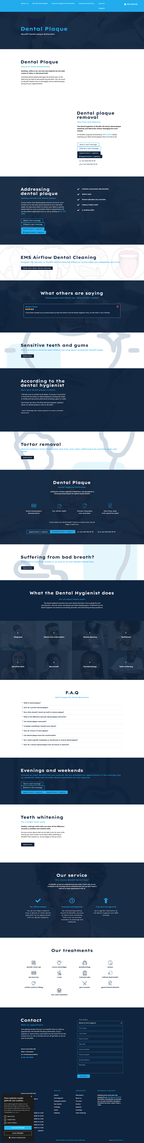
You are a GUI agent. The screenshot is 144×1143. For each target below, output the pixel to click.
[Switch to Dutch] (110, 5)
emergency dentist (114, 1097)
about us (24, 3)
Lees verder (16, 1112)
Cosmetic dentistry (86, 3)
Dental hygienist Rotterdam (63, 3)
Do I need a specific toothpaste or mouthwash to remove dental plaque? (51, 740)
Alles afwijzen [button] (17, 1133)
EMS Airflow (107, 134)
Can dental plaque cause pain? (35, 721)
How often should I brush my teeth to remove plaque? (44, 712)
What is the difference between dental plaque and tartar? (45, 717)
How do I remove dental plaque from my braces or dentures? (46, 745)
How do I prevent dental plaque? (36, 707)
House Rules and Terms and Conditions (70, 1140)
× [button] (31, 1096)
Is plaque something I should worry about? (40, 726)
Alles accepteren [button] (17, 1128)
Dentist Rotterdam (40, 3)
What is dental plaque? (32, 703)
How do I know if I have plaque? (36, 731)
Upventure (119, 1140)
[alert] (18, 1117)
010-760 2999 (28, 1057)
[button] (72, 703)
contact (102, 3)
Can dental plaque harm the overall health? (40, 735)
